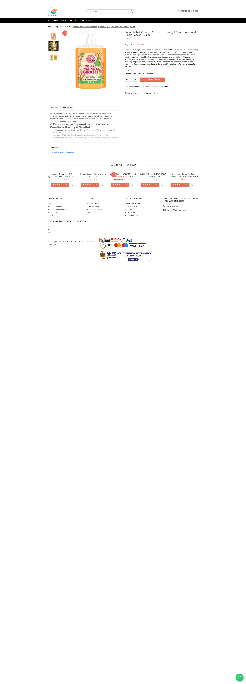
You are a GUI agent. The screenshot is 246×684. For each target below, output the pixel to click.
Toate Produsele (56, 20)
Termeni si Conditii (55, 206)
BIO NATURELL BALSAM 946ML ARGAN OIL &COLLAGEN (123, 175)
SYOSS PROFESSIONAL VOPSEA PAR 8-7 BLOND (153, 175)
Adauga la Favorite (134, 93)
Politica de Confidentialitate (58, 209)
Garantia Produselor (94, 209)
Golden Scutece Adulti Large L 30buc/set (93, 175)
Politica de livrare (54, 212)
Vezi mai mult (56, 148)
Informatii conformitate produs (62, 152)
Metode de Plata (92, 203)
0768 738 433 (172, 206)
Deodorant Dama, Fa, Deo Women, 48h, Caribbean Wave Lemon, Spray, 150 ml (183, 175)
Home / (51, 26)
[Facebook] (49, 226)
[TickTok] (49, 229)
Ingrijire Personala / (64, 26)
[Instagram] (49, 232)
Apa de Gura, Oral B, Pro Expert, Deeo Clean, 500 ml (63, 175)
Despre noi (52, 203)
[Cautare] (131, 11)
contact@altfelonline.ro (176, 210)
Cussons (128, 39)
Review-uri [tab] (66, 107)
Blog (88, 20)
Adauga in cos (152, 79)
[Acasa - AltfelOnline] (61, 11)
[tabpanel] (90, 60)
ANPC (88, 212)
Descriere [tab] (54, 107)
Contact (51, 215)
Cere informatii (154, 93)
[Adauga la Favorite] (72, 185)
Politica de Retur (92, 206)
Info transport (76, 20)
